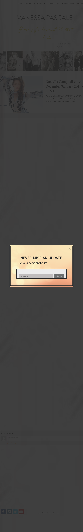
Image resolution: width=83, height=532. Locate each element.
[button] (70, 249)
